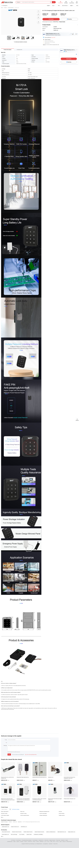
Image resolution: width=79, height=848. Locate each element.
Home (2, 7)
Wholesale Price (41, 840)
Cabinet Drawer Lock (5, 826)
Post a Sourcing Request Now (31, 754)
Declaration (50, 843)
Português (21, 841)
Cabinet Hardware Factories (39, 831)
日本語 (51, 841)
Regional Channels (52, 840)
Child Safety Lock (24, 826)
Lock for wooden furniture (24, 815)
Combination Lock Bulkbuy (38, 834)
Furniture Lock (17, 7)
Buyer (53, 5)
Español (18, 841)
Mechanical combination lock (44, 811)
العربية (45, 841)
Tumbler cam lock (62, 815)
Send (9, 754)
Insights (67, 840)
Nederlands (41, 841)
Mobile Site (62, 840)
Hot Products (13, 840)
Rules (77, 5)
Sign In (44, 44)
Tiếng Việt (64, 841)
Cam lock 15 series (4, 813)
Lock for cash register (43, 813)
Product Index (58, 840)
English (14, 841)
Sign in (77, 2)
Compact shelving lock (43, 815)
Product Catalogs (16, 809)
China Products (18, 840)
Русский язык (30, 841)
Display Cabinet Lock (71, 831)
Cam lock (60, 811)
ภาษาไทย (57, 841)
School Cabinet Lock (5, 834)
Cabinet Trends (29, 834)
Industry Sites (46, 840)
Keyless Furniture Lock (15, 826)
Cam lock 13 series (23, 813)
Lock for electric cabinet (5, 815)
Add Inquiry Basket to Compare (21, 41)
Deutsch (37, 841)
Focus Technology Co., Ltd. (32, 843)
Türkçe (60, 841)
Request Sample (62, 21)
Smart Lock (22, 811)
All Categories (5, 5)
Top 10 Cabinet (21, 834)
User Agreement (45, 843)
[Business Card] (76, 54)
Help (58, 5)
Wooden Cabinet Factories (28, 831)
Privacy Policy (55, 843)
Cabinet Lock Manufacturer (50, 831)
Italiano (34, 841)
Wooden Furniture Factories (16, 831)
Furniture (5, 7)
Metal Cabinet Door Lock (62, 831)
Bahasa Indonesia (69, 841)
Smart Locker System (4, 811)
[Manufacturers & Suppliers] (7, 2)
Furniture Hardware (10, 7)
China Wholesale (35, 840)
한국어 (48, 841)
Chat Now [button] (70, 19)
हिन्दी (54, 841)
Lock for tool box (61, 813)
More (2, 836)
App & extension (64, 5)
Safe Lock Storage (14, 834)
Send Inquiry (51, 19)
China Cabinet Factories (6, 831)
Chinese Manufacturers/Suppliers (27, 840)
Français (25, 841)
